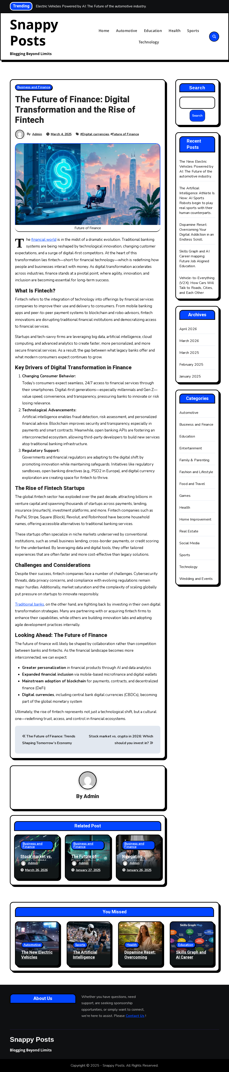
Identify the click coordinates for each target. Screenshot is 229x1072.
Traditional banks (29, 604)
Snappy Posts (34, 32)
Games (185, 495)
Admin (37, 134)
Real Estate (188, 531)
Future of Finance (125, 134)
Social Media (189, 543)
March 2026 (189, 340)
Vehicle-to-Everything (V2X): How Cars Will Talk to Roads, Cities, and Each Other (196, 285)
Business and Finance (33, 87)
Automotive (126, 30)
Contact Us (135, 1015)
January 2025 (190, 376)
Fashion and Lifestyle (196, 472)
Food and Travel (192, 483)
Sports (193, 30)
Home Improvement (195, 519)
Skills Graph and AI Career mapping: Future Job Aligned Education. (194, 259)
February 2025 (191, 364)
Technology (149, 42)
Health (174, 30)
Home (104, 30)
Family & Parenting (194, 460)
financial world (43, 239)
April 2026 (188, 329)
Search (197, 87)
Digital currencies (95, 134)
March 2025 (189, 352)
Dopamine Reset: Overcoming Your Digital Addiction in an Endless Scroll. (196, 232)
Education (153, 30)
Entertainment (190, 448)
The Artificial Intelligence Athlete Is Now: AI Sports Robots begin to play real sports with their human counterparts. (197, 200)
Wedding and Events (196, 578)
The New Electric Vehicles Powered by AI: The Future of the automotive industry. (196, 169)
